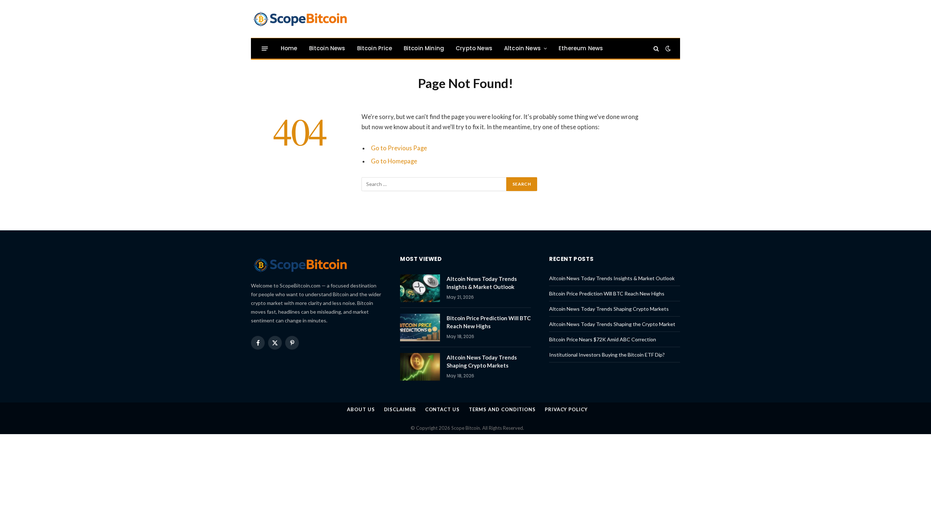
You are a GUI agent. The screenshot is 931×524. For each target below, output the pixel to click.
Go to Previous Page (399, 148)
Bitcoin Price (374, 48)
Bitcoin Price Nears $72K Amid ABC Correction (602, 339)
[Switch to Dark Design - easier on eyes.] (667, 48)
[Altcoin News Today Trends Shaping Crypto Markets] (420, 367)
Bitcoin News (327, 48)
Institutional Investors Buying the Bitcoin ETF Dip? (607, 355)
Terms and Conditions (502, 409)
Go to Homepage (394, 161)
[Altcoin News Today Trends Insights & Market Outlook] (420, 288)
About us (361, 409)
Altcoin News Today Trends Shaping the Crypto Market (612, 324)
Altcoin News (522, 48)
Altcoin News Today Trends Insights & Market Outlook (482, 282)
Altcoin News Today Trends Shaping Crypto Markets (482, 361)
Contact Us (442, 409)
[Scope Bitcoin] (300, 19)
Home (289, 48)
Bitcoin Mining (424, 48)
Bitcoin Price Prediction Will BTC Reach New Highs (489, 322)
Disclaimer (400, 409)
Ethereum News (581, 48)
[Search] (656, 48)
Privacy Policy (566, 409)
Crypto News (474, 48)
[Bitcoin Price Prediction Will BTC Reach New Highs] (420, 327)
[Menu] (265, 48)
